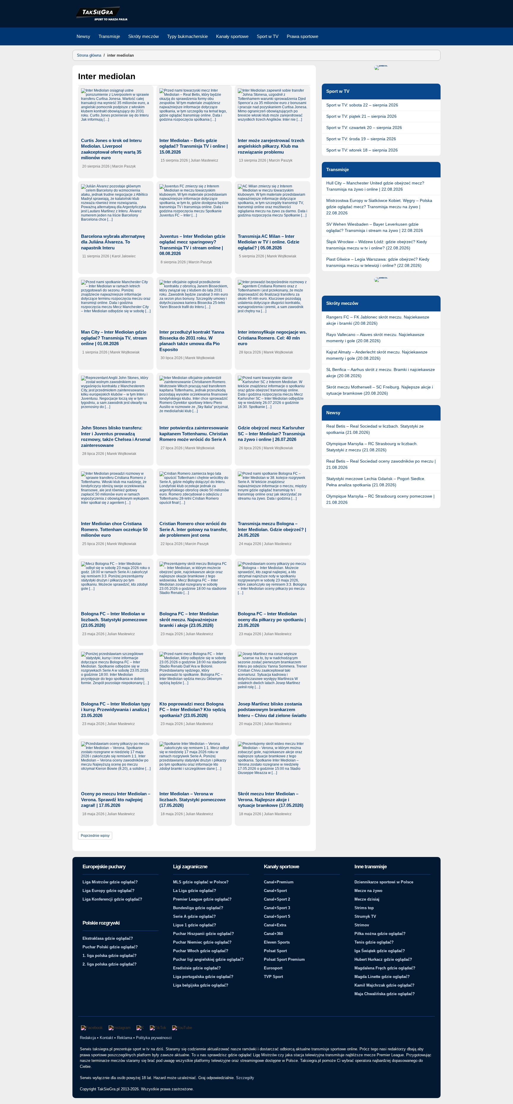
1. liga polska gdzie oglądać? (110, 955)
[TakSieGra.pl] (100, 19)
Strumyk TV (365, 916)
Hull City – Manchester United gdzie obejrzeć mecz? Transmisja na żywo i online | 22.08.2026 (375, 186)
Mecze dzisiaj (366, 899)
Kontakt (106, 1038)
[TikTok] (158, 1027)
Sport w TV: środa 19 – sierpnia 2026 (361, 138)
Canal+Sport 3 (277, 908)
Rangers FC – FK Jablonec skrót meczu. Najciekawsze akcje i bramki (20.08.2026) (377, 320)
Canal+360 (273, 933)
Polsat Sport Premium (284, 959)
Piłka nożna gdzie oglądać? (380, 933)
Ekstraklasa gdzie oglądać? (108, 938)
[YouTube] (182, 1027)
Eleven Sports (277, 942)
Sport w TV (267, 36)
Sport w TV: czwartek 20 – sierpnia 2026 (364, 127)
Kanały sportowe (232, 36)
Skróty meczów (143, 36)
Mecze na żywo (368, 890)
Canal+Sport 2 (277, 899)
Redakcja (88, 1038)
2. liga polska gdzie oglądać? (110, 964)
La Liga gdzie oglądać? (194, 890)
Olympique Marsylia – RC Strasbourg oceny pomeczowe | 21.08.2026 (380, 499)
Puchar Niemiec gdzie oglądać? (202, 942)
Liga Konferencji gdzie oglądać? (112, 899)
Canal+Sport (275, 890)
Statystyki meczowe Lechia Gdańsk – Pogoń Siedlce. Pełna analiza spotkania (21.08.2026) (375, 481)
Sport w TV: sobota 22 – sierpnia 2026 (362, 105)
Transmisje (109, 36)
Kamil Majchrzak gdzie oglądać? (384, 985)
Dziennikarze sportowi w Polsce (383, 882)
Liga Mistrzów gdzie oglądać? (110, 882)
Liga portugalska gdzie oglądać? (203, 976)
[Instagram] (120, 1027)
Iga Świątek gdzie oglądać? (379, 951)
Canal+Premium (279, 882)
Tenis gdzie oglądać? (374, 942)
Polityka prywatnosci (154, 1038)
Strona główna (89, 55)
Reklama (124, 1038)
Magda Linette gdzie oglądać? (382, 976)
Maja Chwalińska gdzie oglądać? (384, 994)
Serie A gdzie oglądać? (194, 916)
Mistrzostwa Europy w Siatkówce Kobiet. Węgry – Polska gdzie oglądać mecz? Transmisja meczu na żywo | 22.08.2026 (379, 206)
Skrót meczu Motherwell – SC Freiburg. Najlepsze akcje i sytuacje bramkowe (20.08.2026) (379, 390)
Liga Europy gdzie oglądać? (108, 890)
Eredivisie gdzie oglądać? (197, 968)
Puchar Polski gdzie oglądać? (110, 947)
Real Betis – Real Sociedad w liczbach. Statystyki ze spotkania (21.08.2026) (375, 429)
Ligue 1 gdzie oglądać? (194, 925)
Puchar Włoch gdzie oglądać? (200, 951)
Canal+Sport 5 (277, 916)
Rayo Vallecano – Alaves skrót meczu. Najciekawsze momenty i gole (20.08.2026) (375, 337)
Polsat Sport (275, 951)
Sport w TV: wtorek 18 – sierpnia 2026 (362, 150)
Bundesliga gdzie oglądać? (198, 908)
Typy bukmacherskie (187, 36)
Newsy (83, 36)
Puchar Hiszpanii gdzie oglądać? (203, 933)
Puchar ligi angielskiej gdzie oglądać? (208, 959)
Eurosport (273, 968)
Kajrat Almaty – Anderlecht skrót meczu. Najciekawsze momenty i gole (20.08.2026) (377, 355)
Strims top (364, 908)
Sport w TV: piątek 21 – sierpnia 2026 (361, 116)
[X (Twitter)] (140, 1027)
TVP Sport (273, 976)
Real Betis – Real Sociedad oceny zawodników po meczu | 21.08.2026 (381, 464)
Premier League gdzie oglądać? (202, 899)
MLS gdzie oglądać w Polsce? (201, 882)
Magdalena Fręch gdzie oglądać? (384, 968)
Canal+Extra (275, 925)
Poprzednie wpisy (95, 836)
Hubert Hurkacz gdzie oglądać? (383, 959)
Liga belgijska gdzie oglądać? (200, 985)
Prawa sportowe (302, 36)
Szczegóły (245, 1078)
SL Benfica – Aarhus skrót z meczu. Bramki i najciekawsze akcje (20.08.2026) (380, 372)
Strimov (361, 925)
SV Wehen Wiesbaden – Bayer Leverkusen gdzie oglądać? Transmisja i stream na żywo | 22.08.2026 (374, 227)
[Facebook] (92, 1027)
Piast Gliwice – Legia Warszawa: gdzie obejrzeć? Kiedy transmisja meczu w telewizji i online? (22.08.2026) (377, 262)
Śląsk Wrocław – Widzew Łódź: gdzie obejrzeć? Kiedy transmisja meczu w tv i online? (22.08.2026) (376, 244)
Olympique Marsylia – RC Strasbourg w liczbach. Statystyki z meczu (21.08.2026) (372, 446)
